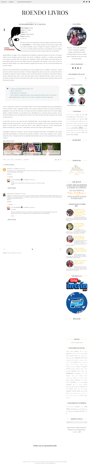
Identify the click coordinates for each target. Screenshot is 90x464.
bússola (68, 358)
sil (66, 413)
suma (78, 391)
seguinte (68, 391)
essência (67, 364)
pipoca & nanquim (77, 384)
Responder (9, 174)
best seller (81, 355)
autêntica (82, 353)
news (77, 123)
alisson (82, 406)
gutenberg (68, 371)
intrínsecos (78, 373)
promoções (79, 125)
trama (79, 393)
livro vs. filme (69, 121)
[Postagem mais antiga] (60, 249)
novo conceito (75, 380)
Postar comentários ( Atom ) (14, 253)
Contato (4, 2)
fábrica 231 (79, 366)
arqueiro (68, 353)
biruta (86, 355)
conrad (71, 362)
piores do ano (69, 125)
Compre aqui (23, 38)
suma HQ (83, 391)
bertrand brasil (74, 355)
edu (81, 409)
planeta (85, 384)
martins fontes (83, 375)
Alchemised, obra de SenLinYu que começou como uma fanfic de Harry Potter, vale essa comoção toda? (80, 212)
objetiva (68, 382)
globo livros (84, 368)
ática (69, 397)
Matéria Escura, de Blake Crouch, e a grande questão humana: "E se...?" (80, 263)
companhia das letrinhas (72, 360)
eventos (77, 119)
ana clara (11, 159)
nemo (74, 378)
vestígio (85, 395)
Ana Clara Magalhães (15, 179)
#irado (67, 351)
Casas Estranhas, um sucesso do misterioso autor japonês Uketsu (79, 237)
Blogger (64, 461)
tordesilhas (75, 393)
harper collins (80, 371)
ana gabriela (73, 409)
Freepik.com (76, 432)
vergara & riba (76, 395)
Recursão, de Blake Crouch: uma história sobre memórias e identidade (79, 226)
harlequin (74, 371)
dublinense (80, 362)
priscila (82, 411)
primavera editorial (70, 386)
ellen (83, 409)
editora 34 (85, 362)
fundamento (73, 366)
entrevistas (85, 116)
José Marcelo (9, 168)
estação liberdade (75, 364)
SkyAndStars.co (51, 463)
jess (70, 411)
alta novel (84, 351)
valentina (71, 395)
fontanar (68, 366)
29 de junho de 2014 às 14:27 (29, 207)
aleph (71, 351)
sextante (74, 391)
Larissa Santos (10, 193)
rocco (75, 388)
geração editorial (75, 368)
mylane (77, 411)
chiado (71, 358)
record (71, 389)
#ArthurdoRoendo (70, 114)
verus (81, 395)
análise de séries (80, 114)
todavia (71, 393)
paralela (73, 382)
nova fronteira (80, 377)
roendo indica (76, 130)
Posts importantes (24, 2)
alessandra (77, 406)
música (72, 123)
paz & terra (79, 382)
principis (78, 386)
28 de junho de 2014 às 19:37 (20, 193)
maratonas (77, 121)
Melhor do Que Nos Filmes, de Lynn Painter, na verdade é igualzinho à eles (80, 250)
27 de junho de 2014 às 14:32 (19, 168)
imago (86, 371)
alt (80, 351)
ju (72, 411)
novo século (84, 380)
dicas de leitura (76, 116)
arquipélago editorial (76, 353)
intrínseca (19, 159)
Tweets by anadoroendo (77, 342)
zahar (67, 397)
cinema (68, 116)
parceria (83, 123)
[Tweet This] (59, 160)
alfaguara (76, 351)
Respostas (11, 176)
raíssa (86, 411)
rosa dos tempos (82, 388)
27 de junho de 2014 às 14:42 (29, 179)
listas (83, 119)
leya (77, 375)
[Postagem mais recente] (4, 249)
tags (80, 132)
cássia (78, 409)
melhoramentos (69, 377)
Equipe (11, 2)
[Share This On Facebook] (56, 160)
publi (67, 128)
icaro (67, 411)
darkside (75, 362)
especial (70, 119)
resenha (26, 159)
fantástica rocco (83, 364)
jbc (83, 373)
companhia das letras (80, 358)
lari (74, 411)
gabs (86, 409)
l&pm (73, 375)
